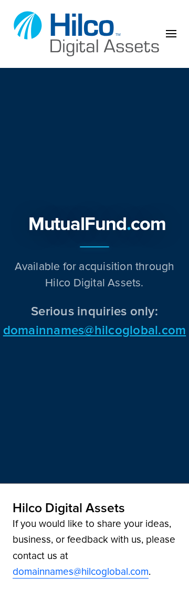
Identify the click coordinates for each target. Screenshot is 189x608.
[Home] (89, 34)
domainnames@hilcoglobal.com (94, 330)
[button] (171, 34)
